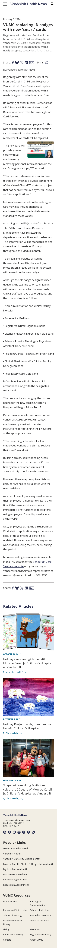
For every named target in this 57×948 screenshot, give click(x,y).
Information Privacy (13, 934)
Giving (6, 929)
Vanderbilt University (40, 915)
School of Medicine (40, 910)
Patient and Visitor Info (15, 910)
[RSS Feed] (4, 832)
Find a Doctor (10, 901)
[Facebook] (9, 832)
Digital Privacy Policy (40, 934)
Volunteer (35, 929)
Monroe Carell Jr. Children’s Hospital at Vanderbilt (28, 864)
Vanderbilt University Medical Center (21, 858)
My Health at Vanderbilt (15, 869)
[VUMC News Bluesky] (33, 832)
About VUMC (36, 939)
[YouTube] (14, 832)
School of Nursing (12, 915)
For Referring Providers (15, 879)
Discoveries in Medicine (15, 874)
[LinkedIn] (28, 832)
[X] (23, 832)
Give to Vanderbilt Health (15, 848)
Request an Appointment (16, 884)
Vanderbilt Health (12, 853)
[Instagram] (19, 832)
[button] (5, 4)
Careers (7, 939)
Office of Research (39, 920)
